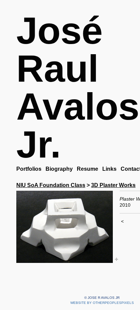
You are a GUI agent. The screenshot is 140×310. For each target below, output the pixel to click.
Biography (59, 169)
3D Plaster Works (113, 185)
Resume (87, 169)
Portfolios (28, 169)
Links (109, 169)
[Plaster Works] (64, 227)
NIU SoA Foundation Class (50, 185)
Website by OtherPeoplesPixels (102, 303)
